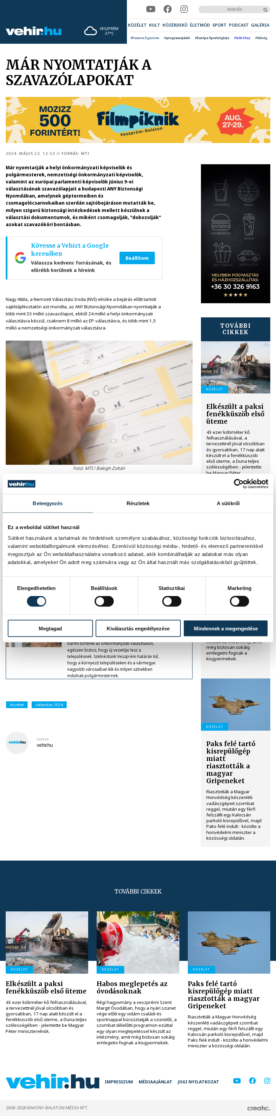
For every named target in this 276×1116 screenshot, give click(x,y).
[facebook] (168, 9)
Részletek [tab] (138, 503)
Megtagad (50, 628)
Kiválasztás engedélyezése (138, 628)
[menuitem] (137, 25)
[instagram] (184, 9)
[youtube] (151, 9)
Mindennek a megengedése (226, 628)
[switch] (104, 601)
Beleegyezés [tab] (48, 503)
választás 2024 (49, 704)
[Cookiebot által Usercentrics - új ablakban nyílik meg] (238, 484)
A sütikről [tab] (228, 503)
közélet (17, 704)
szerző (43, 739)
